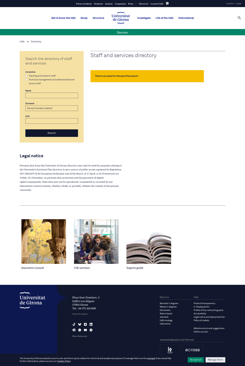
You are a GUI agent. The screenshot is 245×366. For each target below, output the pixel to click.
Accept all (195, 360)
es (230, 4)
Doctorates (165, 310)
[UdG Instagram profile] (85, 324)
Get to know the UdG (63, 18)
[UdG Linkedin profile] (91, 324)
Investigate (144, 18)
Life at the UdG (164, 18)
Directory (143, 4)
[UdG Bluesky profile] (79, 324)
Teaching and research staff (42, 76)
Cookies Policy (63, 361)
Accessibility (200, 314)
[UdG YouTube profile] (85, 330)
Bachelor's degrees (169, 303)
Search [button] (51, 133)
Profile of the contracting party (208, 310)
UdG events (165, 324)
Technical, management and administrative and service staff (51, 82)
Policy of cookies (201, 320)
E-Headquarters (202, 307)
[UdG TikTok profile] (74, 324)
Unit (27, 116)
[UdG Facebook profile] (74, 330)
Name (28, 91)
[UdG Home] (121, 18)
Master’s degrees (168, 307)
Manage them (215, 360)
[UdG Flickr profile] (79, 330)
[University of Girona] (32, 301)
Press (130, 4)
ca (238, 4)
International (186, 18)
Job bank (164, 317)
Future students (84, 4)
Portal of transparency (204, 303)
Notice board (166, 314)
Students (98, 4)
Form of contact (80, 314)
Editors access (201, 332)
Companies (120, 4)
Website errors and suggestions (209, 328)
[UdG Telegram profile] (91, 330)
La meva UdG (156, 4)
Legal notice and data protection (209, 317)
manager (151, 358)
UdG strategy (166, 320)
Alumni (109, 4)
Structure (98, 18)
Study (84, 18)
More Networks (79, 336)
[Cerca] (239, 18)
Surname (29, 103)
